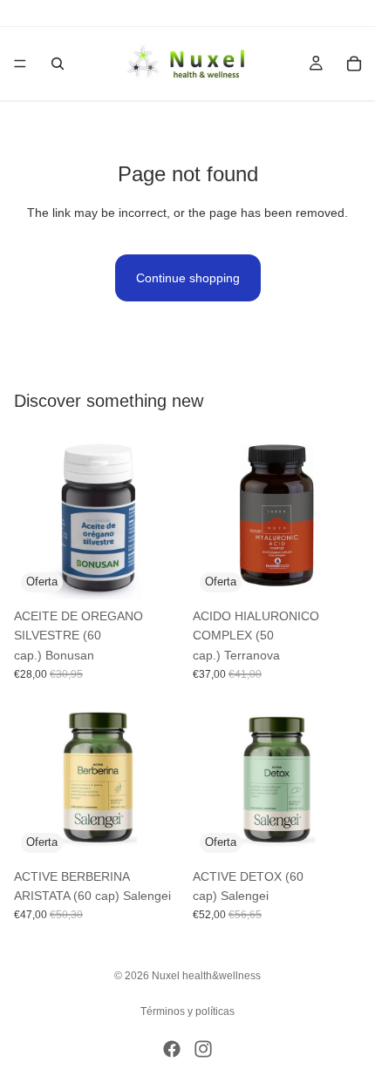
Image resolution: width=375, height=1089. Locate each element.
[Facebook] (171, 1048)
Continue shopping (188, 278)
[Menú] (20, 64)
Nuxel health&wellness (206, 976)
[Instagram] (203, 1048)
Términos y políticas (187, 1011)
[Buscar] (57, 63)
